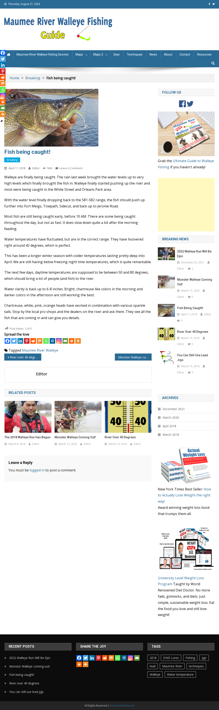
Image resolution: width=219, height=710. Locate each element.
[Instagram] (59, 341)
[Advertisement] (186, 204)
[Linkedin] (20, 341)
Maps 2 (98, 54)
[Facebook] (7, 341)
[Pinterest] (27, 341)
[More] (78, 341)
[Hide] (1, 121)
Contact (184, 54)
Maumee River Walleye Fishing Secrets (42, 54)
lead (152, 666)
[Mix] (39, 341)
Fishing (190, 658)
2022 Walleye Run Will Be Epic (194, 254)
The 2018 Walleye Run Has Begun (27, 437)
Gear (116, 54)
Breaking (12, 160)
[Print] (71, 341)
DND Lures (171, 658)
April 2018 (169, 426)
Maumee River (33, 350)
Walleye (52, 350)
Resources (204, 54)
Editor (36, 168)
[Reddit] (33, 341)
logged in (37, 470)
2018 (153, 658)
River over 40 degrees (25, 357)
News (153, 54)
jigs (204, 658)
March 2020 (171, 417)
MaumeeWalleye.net (122, 705)
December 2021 (174, 409)
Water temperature (180, 674)
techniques (196, 666)
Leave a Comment (71, 168)
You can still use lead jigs (192, 358)
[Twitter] (14, 341)
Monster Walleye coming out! (135, 357)
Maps (79, 54)
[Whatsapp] (46, 341)
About (168, 54)
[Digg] (52, 341)
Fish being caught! (190, 308)
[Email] (65, 341)
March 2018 (171, 435)
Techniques (134, 54)
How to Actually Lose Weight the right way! (184, 495)
